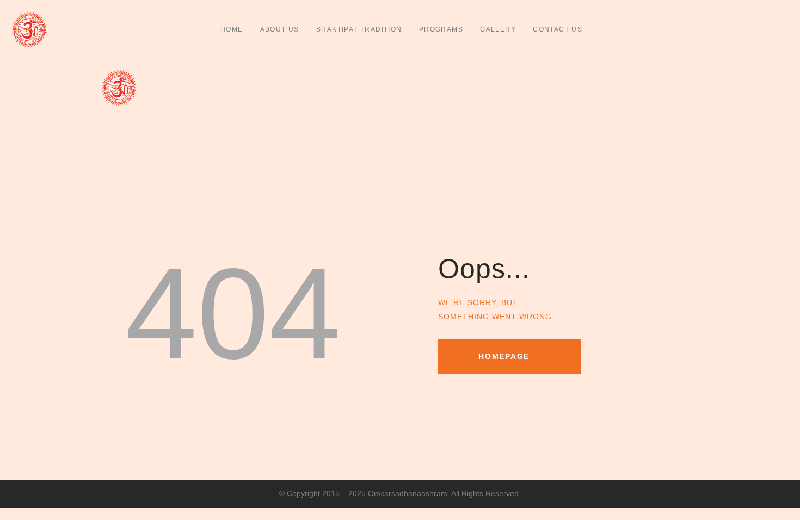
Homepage (504, 356)
